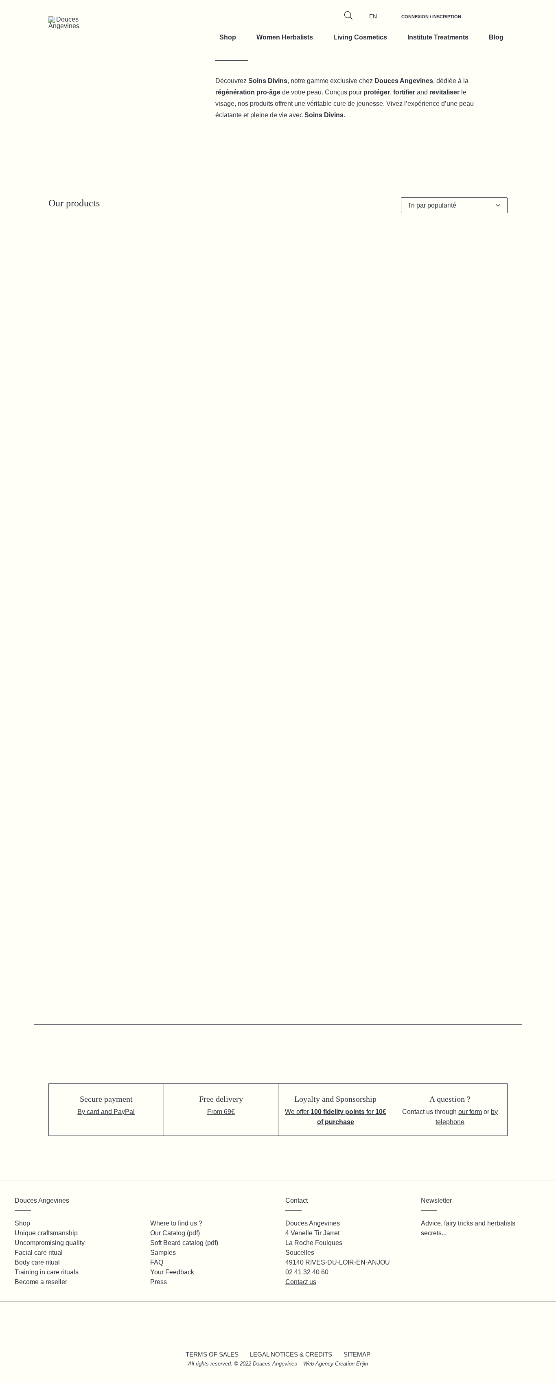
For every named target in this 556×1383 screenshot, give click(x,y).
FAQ (156, 1262)
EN (373, 16)
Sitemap (357, 1354)
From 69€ (221, 1111)
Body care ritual (37, 1262)
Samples (163, 1252)
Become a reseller (41, 1281)
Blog (496, 37)
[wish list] (478, 21)
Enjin (362, 1364)
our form (470, 1111)
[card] (496, 21)
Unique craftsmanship (46, 1233)
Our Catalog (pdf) (175, 1233)
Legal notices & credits (291, 1354)
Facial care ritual (39, 1252)
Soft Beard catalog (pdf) (184, 1242)
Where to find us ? (176, 1223)
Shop (227, 37)
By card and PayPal (106, 1111)
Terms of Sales (212, 1354)
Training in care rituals (47, 1272)
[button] (120, 407)
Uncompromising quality (50, 1242)
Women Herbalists (284, 37)
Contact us (300, 1281)
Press (158, 1281)
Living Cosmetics (360, 37)
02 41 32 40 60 (306, 1272)
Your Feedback (172, 1272)
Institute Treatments (437, 37)
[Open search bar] (348, 15)
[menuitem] (431, 21)
